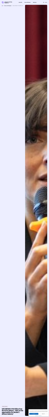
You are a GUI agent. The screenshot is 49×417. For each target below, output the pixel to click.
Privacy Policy (40, 415)
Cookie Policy (36, 415)
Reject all (43, 413)
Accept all (33, 413)
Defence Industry (4, 406)
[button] (46, 2)
